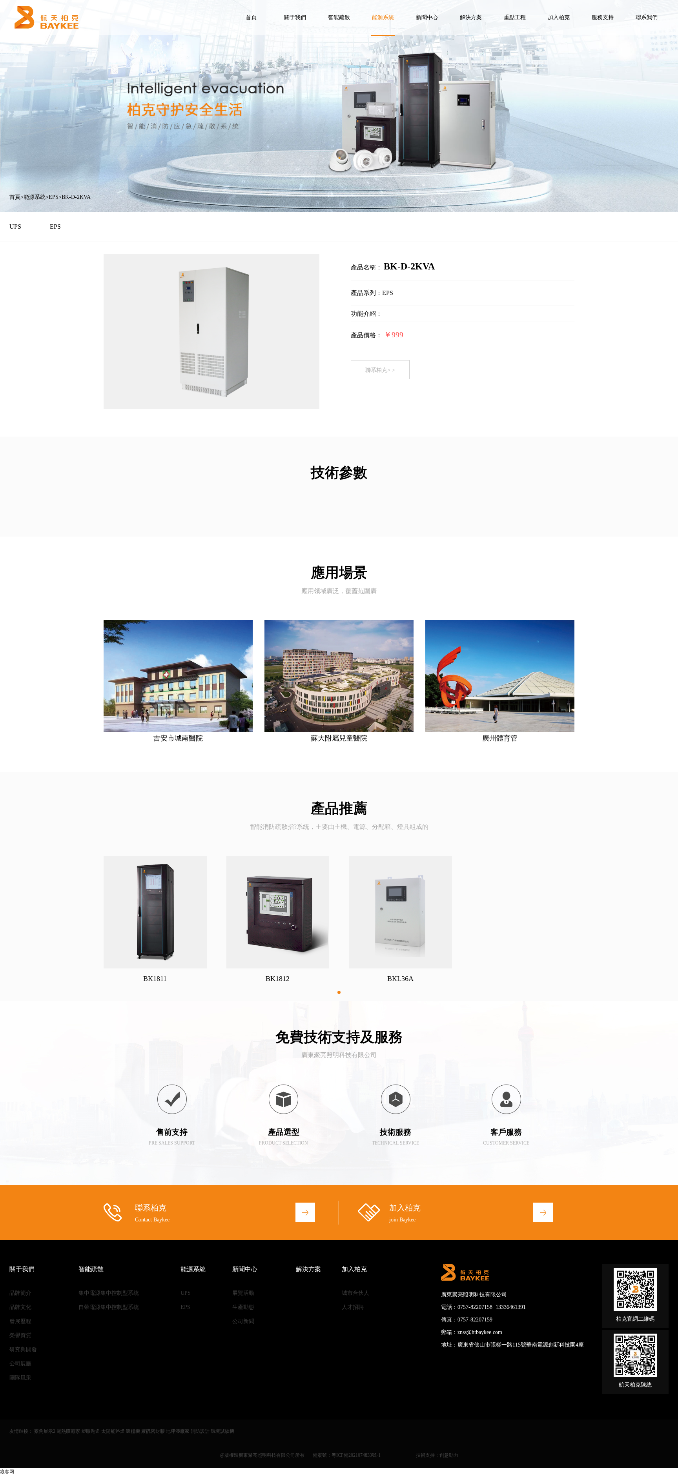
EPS (53, 197)
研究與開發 (23, 1349)
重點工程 (515, 17)
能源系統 (383, 17)
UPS (15, 226)
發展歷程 (20, 1321)
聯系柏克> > (380, 370)
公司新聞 (243, 1321)
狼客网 (7, 1471)
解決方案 (471, 17)
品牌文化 (20, 1307)
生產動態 (243, 1307)
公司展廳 (20, 1364)
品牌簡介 (20, 1293)
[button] (339, 992)
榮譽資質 (20, 1335)
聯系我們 (647, 17)
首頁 (251, 17)
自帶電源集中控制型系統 (108, 1307)
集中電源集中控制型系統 (108, 1293)
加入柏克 (559, 17)
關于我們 (295, 17)
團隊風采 (20, 1378)
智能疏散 (339, 17)
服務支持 (603, 17)
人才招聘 (353, 1307)
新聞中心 (427, 17)
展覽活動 (243, 1293)
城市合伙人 (355, 1293)
